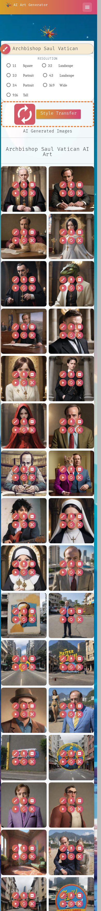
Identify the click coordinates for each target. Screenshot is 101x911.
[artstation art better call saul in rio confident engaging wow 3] (71, 710)
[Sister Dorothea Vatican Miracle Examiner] (24, 568)
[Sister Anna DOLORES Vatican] (71, 521)
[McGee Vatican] (71, 378)
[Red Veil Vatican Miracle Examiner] (24, 426)
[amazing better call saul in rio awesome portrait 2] (71, 568)
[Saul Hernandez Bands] (24, 521)
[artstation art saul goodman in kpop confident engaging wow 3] (24, 805)
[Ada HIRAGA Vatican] (71, 236)
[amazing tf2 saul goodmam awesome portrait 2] (24, 710)
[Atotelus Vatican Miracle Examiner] (71, 284)
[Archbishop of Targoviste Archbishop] (24, 284)
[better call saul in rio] (71, 852)
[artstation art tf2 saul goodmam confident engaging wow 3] (71, 805)
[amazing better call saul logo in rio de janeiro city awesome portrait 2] (24, 663)
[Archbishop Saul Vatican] (24, 189)
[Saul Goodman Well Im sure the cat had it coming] (24, 236)
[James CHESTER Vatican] (71, 331)
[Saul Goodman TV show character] (71, 426)
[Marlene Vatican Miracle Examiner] (24, 378)
